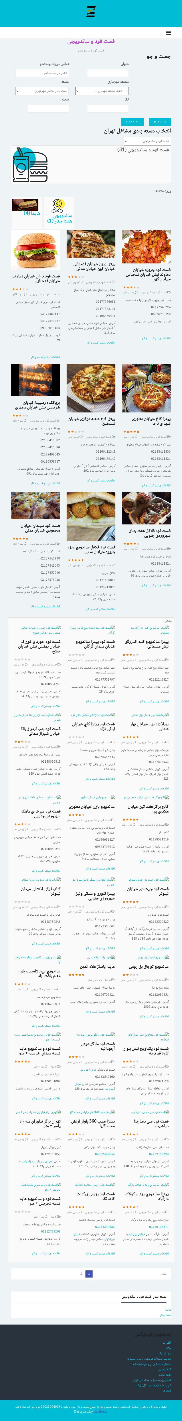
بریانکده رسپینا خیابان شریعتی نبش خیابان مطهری (37, 405)
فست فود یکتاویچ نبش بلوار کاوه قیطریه (146, 1051)
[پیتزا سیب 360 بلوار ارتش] (92, 1112)
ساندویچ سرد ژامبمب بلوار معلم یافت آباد (39, 974)
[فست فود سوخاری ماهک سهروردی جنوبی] (37, 800)
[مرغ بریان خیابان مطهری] (35, 380)
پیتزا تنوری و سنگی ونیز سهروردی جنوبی (95, 896)
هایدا (108, 980)
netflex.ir (101, 1412)
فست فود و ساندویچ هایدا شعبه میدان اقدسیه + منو (39, 1051)
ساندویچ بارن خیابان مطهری (92, 807)
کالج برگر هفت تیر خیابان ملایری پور (148, 809)
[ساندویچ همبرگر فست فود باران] (35, 250)
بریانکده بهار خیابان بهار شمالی (149, 727)
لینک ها (167, 1391)
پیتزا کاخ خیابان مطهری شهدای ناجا (151, 421)
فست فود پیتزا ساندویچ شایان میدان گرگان (95, 644)
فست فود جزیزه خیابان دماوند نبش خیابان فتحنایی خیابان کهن (148, 274)
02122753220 (159, 1154)
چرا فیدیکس (163, 1353)
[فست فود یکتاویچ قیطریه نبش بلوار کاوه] (145, 1037)
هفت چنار (165, 1315)
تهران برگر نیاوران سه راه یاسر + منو (40, 1124)
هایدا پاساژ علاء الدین (97, 967)
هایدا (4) (32, 213)
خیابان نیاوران (44, 1161)
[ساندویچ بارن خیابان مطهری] (97, 798)
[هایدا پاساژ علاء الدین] (101, 957)
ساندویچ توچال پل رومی (149, 967)
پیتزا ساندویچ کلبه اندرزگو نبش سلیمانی (147, 644)
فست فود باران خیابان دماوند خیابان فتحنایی (36, 279)
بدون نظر (18, 294)
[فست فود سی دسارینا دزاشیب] (150, 1112)
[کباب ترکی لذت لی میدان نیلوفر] (41, 880)
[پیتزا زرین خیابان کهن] (91, 244)
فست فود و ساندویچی (43, 294)
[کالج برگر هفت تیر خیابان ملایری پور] (146, 798)
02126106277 (159, 1227)
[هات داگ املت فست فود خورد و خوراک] (37, 630)
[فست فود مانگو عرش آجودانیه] (96, 1035)
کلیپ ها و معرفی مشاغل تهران (153, 1385)
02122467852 (105, 1154)
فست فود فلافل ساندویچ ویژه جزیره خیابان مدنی (91, 550)
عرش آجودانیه (88, 1070)
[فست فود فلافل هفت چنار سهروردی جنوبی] (146, 508)
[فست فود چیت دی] (148, 880)
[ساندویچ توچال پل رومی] (152, 957)
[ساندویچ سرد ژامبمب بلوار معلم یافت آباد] (37, 960)
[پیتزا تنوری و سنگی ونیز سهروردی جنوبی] (91, 882)
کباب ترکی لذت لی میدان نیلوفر (41, 891)
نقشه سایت (164, 1375)
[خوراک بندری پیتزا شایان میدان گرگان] (91, 630)
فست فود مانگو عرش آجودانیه (98, 1046)
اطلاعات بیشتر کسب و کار (45, 357)
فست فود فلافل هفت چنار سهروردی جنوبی (150, 533)
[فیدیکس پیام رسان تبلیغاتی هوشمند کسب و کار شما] (91, 11)
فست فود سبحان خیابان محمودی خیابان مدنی (40, 528)
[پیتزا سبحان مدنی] (35, 506)
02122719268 (51, 1232)
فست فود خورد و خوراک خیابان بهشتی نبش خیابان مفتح (39, 646)
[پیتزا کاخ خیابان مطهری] (146, 388)
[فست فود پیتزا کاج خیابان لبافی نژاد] (93, 715)
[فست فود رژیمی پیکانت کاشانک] (95, 1185)
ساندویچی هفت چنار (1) (59, 219)
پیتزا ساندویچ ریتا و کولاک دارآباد (147, 1197)
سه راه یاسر (28, 1161)
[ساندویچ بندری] (146, 246)
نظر (20, 989)
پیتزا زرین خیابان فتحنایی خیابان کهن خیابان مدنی (94, 267)
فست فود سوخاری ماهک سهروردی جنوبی (41, 814)
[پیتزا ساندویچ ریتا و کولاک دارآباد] (148, 1185)
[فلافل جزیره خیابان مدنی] (91, 516)
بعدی (163, 1274)
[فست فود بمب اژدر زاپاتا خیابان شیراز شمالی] (37, 717)
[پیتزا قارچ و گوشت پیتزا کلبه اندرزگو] (145, 630)
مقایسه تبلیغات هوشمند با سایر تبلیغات (149, 1359)
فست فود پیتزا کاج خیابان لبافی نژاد (93, 727)
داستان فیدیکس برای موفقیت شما (152, 1364)
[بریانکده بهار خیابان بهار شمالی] (150, 715)
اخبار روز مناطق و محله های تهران (151, 1380)
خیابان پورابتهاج (136, 1234)
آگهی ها (167, 1343)
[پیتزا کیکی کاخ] (91, 388)
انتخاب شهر (164, 1369)
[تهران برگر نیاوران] (38, 1112)
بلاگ (168, 1348)
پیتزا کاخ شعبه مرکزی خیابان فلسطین (91, 421)
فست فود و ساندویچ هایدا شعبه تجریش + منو (39, 1201)
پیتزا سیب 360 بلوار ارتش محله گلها (93, 1124)
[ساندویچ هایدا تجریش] (37, 1187)
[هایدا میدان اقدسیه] (37, 1037)
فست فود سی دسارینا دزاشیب (151, 1124)
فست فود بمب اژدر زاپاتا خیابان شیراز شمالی (41, 731)
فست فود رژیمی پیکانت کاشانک (96, 1197)
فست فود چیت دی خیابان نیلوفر (148, 891)
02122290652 (105, 1227)
